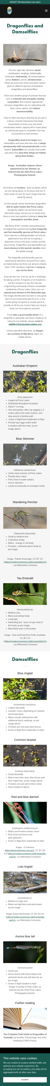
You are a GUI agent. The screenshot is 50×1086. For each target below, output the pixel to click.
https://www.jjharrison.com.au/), (20, 850)
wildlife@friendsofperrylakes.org (25, 324)
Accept (25, 1080)
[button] (46, 10)
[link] (9, 10)
